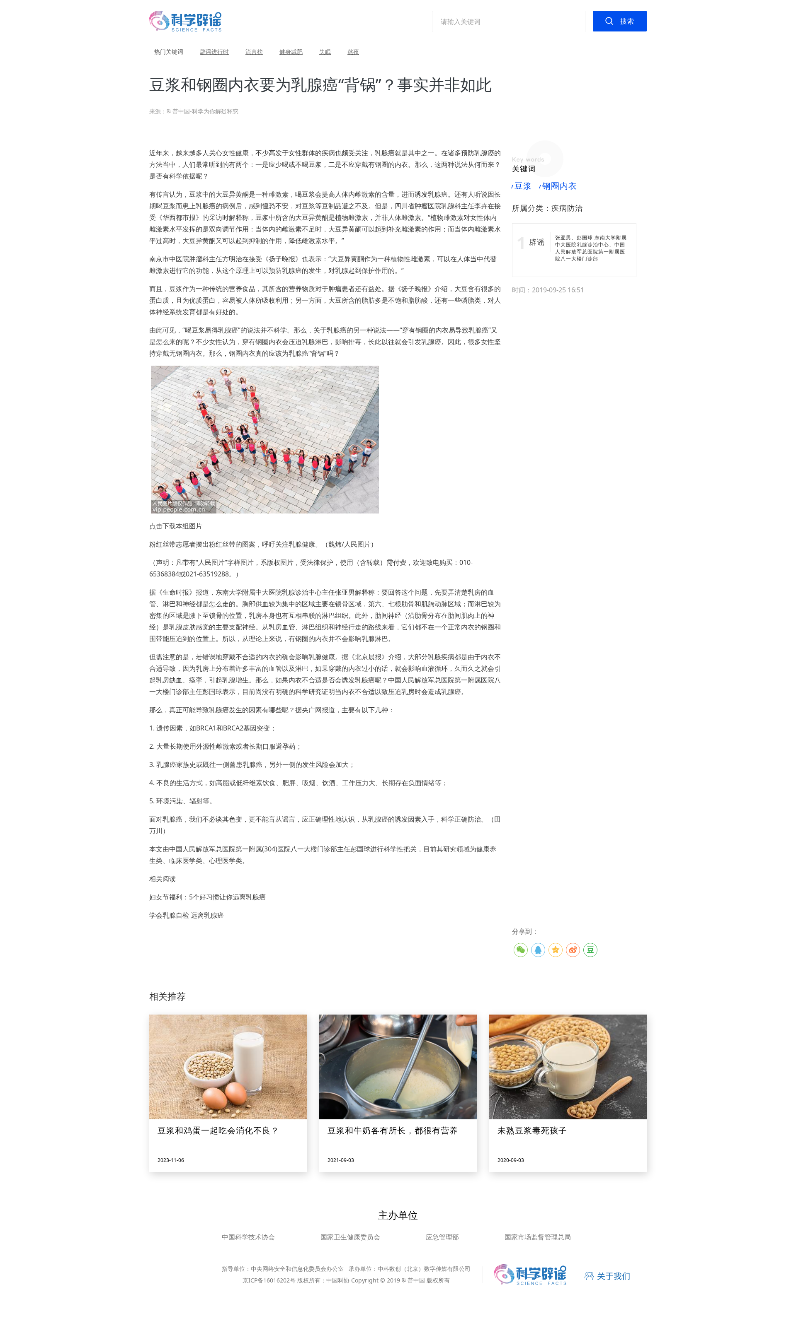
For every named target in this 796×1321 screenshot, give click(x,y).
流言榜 (254, 51)
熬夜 (353, 51)
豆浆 (522, 185)
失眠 (325, 51)
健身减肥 (291, 51)
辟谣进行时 (214, 51)
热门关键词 (168, 51)
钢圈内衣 (558, 185)
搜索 (627, 21)
